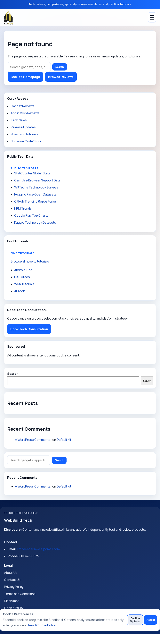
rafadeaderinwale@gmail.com (38, 549)
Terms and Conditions (20, 594)
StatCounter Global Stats (32, 173)
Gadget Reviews (22, 106)
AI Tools (20, 291)
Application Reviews (25, 113)
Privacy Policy (13, 587)
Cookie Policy (13, 608)
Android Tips (23, 270)
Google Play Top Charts (31, 215)
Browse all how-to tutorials (30, 261)
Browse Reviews (61, 77)
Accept (151, 619)
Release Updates (23, 127)
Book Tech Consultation (29, 329)
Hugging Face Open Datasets (35, 194)
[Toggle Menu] (152, 17)
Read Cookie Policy (41, 625)
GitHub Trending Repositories (35, 201)
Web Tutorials (24, 284)
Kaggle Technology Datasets (35, 222)
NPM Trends (23, 208)
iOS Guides (22, 277)
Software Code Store (26, 141)
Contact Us (12, 580)
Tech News (19, 120)
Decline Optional (135, 620)
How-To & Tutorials (24, 134)
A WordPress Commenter (33, 440)
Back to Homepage (25, 77)
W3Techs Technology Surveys (36, 187)
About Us (10, 573)
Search (59, 66)
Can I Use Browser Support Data (37, 180)
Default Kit (64, 440)
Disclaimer (11, 601)
